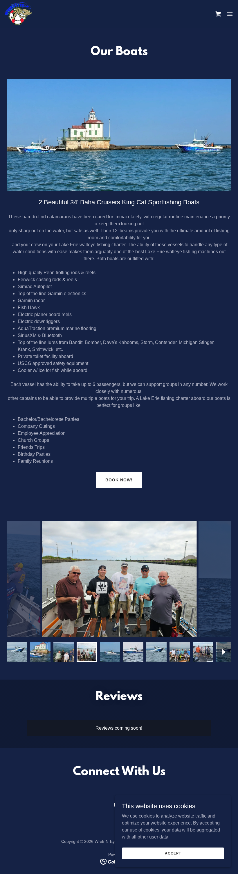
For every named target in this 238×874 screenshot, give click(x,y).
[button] (230, 14)
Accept (173, 853)
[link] (18, 14)
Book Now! (119, 480)
